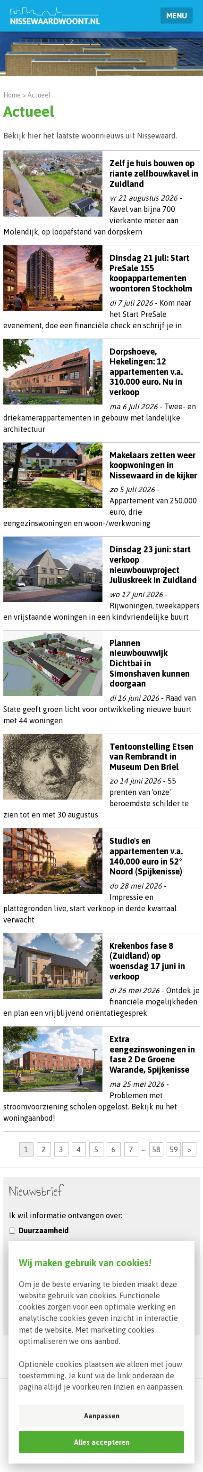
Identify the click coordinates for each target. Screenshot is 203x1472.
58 (156, 1149)
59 (173, 1149)
